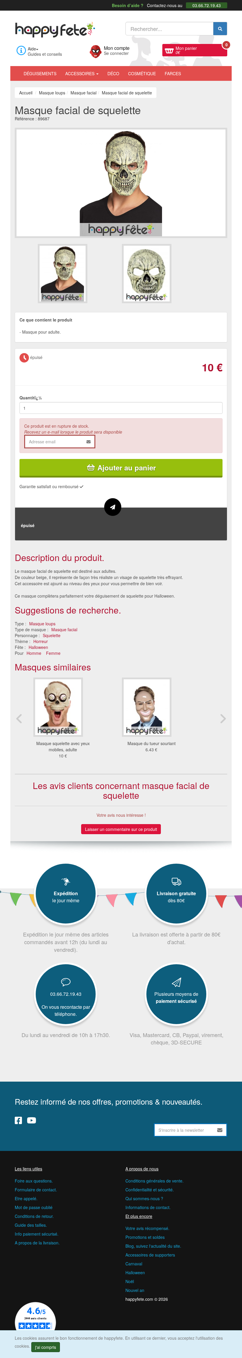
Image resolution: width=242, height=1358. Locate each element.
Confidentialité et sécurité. (149, 1190)
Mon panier (201, 49)
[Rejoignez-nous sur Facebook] (18, 1120)
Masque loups (42, 623)
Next (223, 718)
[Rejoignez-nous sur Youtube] (31, 1120)
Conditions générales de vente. (154, 1181)
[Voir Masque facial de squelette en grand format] (121, 182)
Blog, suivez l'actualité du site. (153, 1246)
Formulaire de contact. (36, 1190)
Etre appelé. (26, 1198)
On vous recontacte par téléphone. (66, 1010)
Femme (53, 653)
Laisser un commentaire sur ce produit (121, 829)
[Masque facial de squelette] (79, 273)
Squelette (51, 635)
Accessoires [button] (80, 73)
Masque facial (64, 629)
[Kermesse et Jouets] (189, 70)
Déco (113, 73)
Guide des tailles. (31, 1225)
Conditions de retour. (34, 1216)
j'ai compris (45, 1347)
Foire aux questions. (34, 1181)
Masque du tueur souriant (151, 743)
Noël (129, 1281)
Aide (32, 49)
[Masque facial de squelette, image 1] (163, 273)
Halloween (38, 647)
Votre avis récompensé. (147, 1228)
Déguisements (40, 73)
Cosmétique (142, 73)
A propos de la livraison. (37, 1243)
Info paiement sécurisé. (36, 1234)
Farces (173, 73)
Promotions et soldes (145, 1237)
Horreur (40, 641)
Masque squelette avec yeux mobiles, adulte (63, 746)
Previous (19, 718)
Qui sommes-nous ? (144, 1198)
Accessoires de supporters (150, 1255)
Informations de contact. (148, 1207)
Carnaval (133, 1264)
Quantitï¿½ (30, 398)
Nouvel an (134, 1290)
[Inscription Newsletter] (219, 1130)
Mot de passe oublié (34, 1207)
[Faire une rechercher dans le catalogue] (220, 28)
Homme (34, 653)
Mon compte (117, 50)
